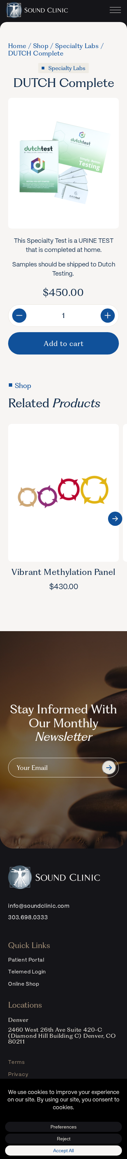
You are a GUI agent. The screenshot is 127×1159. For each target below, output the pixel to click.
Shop (40, 46)
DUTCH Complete (35, 53)
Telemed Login (27, 972)
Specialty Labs (77, 46)
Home (17, 46)
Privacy (18, 1074)
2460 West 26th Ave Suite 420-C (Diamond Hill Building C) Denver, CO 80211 (62, 1035)
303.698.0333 (28, 917)
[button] (115, 519)
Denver (18, 1019)
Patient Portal (26, 960)
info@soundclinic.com (39, 906)
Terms (16, 1062)
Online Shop (23, 984)
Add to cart (64, 343)
